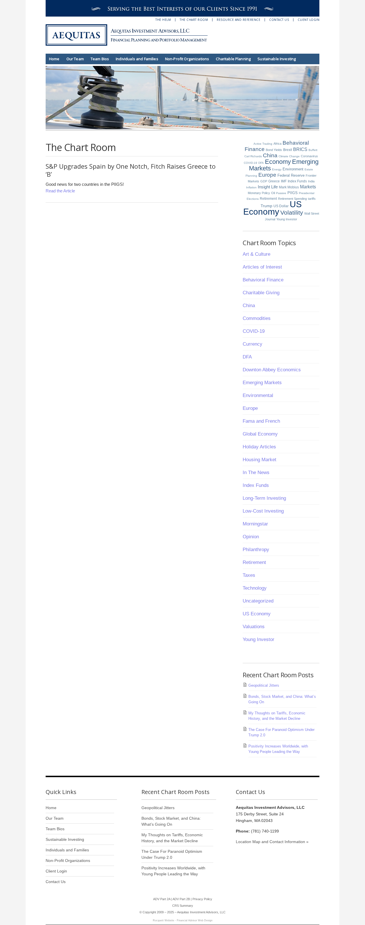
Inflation (251, 187)
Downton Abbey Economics (272, 369)
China (270, 155)
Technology (255, 588)
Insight (264, 186)
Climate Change (289, 156)
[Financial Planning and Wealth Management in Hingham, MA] (131, 35)
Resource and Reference (238, 20)
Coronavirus (309, 156)
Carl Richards (253, 156)
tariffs (312, 198)
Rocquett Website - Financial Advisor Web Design (182, 920)
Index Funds (297, 181)
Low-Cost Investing (263, 511)
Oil (273, 193)
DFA (261, 162)
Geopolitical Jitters (263, 685)
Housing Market (259, 459)
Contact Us (279, 20)
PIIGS (292, 193)
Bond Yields (274, 150)
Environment (293, 169)
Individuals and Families (137, 59)
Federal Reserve (291, 175)
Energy (276, 169)
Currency (252, 344)
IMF (284, 181)
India (311, 181)
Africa (277, 143)
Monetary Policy (259, 193)
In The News (256, 472)
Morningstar (255, 524)
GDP (263, 181)
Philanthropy (256, 549)
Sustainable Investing (276, 59)
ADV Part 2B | (182, 899)
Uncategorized (258, 601)
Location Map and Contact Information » (272, 841)
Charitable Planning (233, 59)
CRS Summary (182, 905)
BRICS (300, 149)
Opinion (251, 536)
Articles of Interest (262, 267)
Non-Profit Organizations (187, 59)
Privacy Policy (202, 899)
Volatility (291, 212)
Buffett (313, 150)
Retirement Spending (292, 198)
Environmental (258, 395)
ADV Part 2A (161, 899)
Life (274, 186)
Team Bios (100, 59)
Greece (274, 181)
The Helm (163, 20)
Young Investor (286, 219)
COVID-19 (250, 162)
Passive (281, 193)
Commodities (257, 318)
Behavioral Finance (263, 280)
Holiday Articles (259, 447)
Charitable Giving (261, 292)
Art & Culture (256, 254)
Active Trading (263, 143)
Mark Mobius (289, 187)
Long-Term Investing (264, 498)
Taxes (249, 575)
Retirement (268, 199)
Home (54, 59)
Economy (278, 161)
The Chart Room (194, 20)
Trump (266, 206)
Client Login (308, 20)
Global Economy (260, 434)
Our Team (75, 59)
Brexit (287, 150)
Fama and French (261, 421)
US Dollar (281, 206)
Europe (267, 175)
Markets (308, 186)
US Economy (272, 207)
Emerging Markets (262, 382)
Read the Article (60, 190)
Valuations (254, 626)
